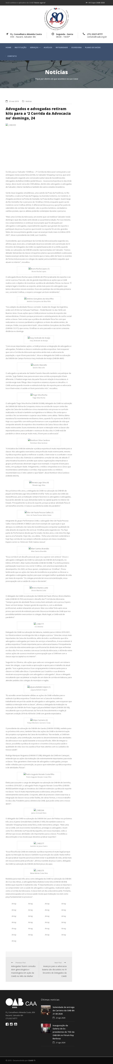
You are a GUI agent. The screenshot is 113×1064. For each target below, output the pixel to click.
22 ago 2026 (60, 1018)
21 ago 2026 (60, 1042)
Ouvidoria (76, 47)
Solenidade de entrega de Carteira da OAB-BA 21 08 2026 (63, 1010)
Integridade (62, 47)
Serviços (34, 47)
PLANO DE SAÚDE (92, 47)
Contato (12, 56)
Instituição (20, 47)
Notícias (28, 101)
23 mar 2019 (14, 101)
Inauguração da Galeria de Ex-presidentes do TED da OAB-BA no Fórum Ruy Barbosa (63, 1032)
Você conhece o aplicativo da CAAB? (25, 3)
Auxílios (48, 47)
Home (8, 47)
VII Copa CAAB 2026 (96, 3)
